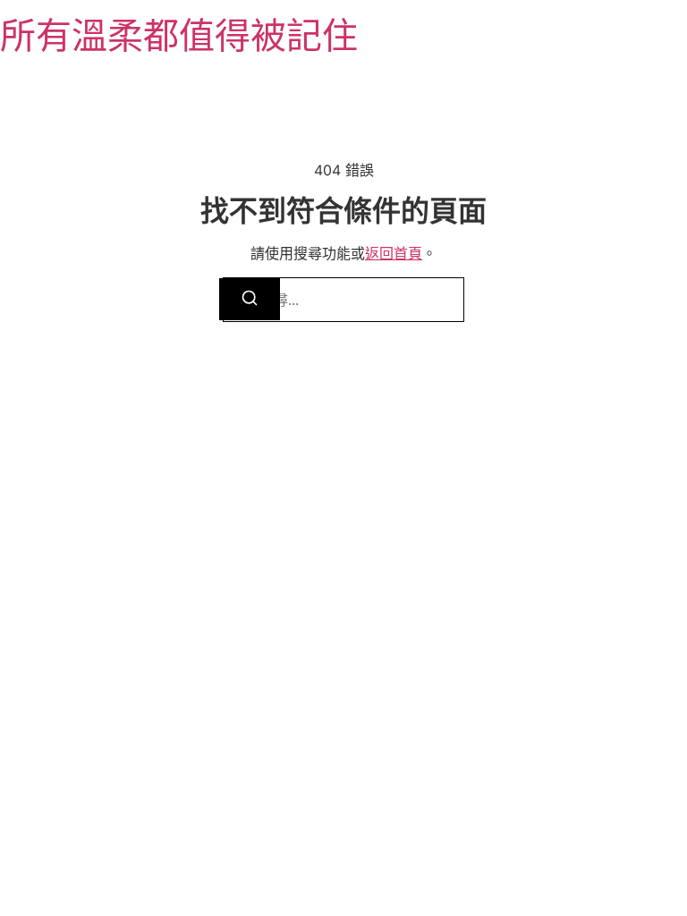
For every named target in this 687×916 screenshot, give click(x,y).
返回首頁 (393, 253)
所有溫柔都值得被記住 (179, 35)
